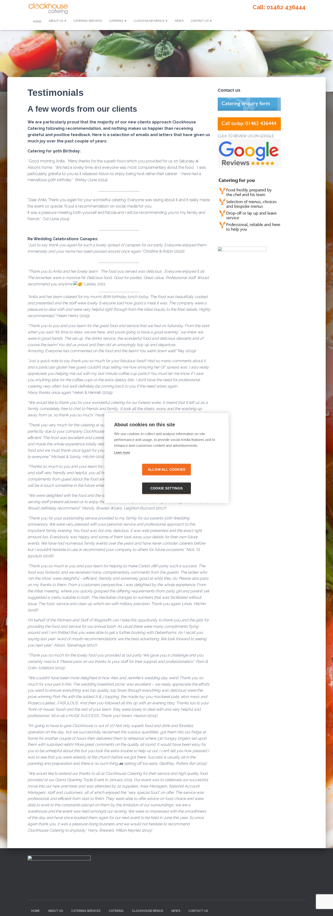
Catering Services (88, 20)
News (179, 20)
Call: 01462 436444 (279, 7)
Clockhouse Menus (149, 20)
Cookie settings (166, 488)
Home (36, 21)
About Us (56, 20)
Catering (116, 20)
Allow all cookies (166, 469)
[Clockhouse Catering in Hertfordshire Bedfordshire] (48, 8)
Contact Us (200, 20)
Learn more (122, 452)
